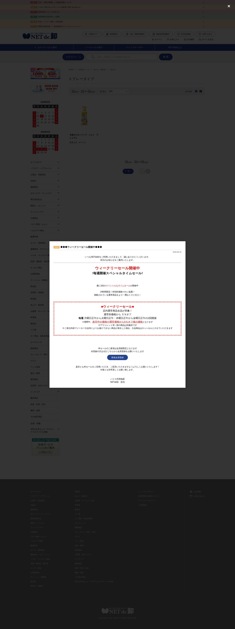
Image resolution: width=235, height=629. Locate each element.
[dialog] (117, 314)
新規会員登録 (117, 357)
